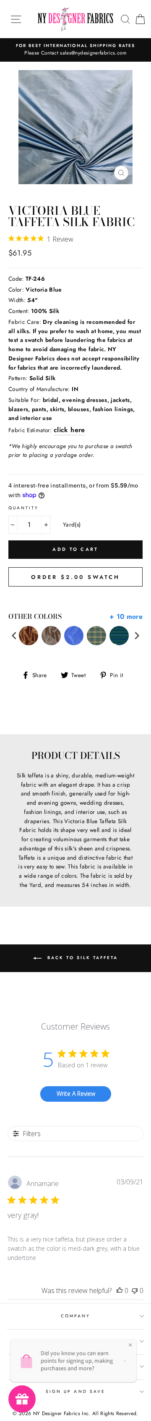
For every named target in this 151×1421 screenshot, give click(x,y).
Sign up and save (75, 1391)
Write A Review (76, 1094)
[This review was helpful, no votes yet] (119, 1290)
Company (75, 1316)
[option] (75, 49)
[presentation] (14, 635)
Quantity (23, 508)
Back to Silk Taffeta (81, 957)
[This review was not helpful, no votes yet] (135, 1290)
